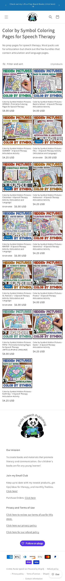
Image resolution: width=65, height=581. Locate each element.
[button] (6, 17)
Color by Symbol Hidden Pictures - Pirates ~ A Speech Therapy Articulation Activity (48, 295)
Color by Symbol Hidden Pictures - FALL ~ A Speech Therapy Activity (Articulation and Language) (48, 150)
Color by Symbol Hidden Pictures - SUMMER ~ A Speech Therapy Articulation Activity (17, 150)
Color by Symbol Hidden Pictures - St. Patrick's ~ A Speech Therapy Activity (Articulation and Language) (17, 297)
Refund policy (53, 569)
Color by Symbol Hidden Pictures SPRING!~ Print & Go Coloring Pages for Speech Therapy (16, 104)
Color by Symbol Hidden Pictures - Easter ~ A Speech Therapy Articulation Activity (48, 344)
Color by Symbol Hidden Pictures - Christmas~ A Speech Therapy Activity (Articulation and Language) (17, 199)
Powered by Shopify (36, 569)
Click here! (12, 491)
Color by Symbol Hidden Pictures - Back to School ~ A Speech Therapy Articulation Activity (48, 104)
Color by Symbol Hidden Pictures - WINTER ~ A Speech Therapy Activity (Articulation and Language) (17, 248)
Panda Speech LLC (20, 569)
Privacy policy (18, 574)
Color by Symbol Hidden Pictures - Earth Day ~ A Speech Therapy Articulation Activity (17, 393)
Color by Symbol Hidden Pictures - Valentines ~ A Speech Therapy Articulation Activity (48, 246)
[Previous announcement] (5, 5)
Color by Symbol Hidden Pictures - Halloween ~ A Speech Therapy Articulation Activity (48, 197)
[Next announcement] (59, 5)
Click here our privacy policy (21, 525)
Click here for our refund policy (22, 532)
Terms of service (33, 574)
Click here (30, 497)
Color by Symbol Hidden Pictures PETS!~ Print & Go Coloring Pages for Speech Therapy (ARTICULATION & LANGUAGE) (16, 346)
